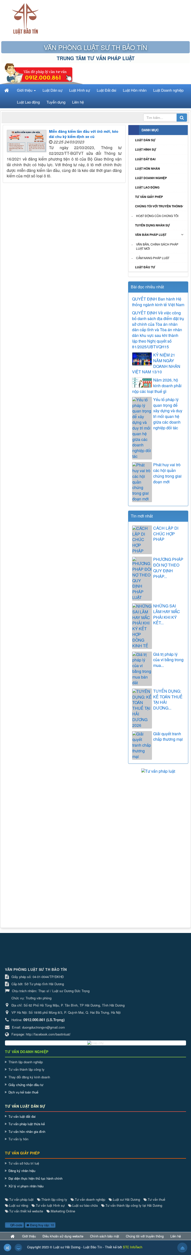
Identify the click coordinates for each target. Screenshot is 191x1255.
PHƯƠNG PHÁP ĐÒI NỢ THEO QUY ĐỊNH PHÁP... (168, 568)
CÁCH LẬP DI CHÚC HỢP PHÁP (165, 533)
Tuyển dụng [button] (56, 102)
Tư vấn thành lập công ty (26, 1069)
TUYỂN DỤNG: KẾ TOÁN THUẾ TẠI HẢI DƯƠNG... (168, 699)
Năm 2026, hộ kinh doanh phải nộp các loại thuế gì (157, 385)
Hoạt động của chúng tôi (157, 216)
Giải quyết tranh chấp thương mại (168, 736)
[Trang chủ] (7, 90)
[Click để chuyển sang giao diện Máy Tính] (18, 1247)
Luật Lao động (147, 187)
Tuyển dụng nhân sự (152, 225)
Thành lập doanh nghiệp (25, 1062)
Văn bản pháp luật (150, 234)
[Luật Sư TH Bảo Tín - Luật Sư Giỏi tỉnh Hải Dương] (25, 19)
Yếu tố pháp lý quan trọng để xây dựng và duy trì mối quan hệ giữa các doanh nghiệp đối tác (167, 414)
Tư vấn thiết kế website (25, 1211)
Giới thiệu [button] (25, 90)
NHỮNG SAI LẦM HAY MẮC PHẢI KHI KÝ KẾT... (166, 614)
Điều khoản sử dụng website (63, 1236)
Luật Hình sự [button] (79, 90)
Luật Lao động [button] (28, 102)
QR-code (15, 1225)
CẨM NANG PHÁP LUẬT (152, 258)
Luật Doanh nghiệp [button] (168, 90)
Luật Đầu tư (145, 267)
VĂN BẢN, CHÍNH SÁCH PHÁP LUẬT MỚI (157, 246)
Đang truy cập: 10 (41, 1225)
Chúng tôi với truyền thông (158, 206)
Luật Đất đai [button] (106, 90)
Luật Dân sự (145, 140)
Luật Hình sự (145, 149)
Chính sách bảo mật (104, 1236)
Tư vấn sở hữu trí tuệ (23, 1163)
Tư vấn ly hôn (18, 1139)
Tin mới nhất (142, 516)
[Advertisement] (158, 801)
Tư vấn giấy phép (149, 196)
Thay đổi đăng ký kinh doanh (29, 1077)
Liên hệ (175, 1236)
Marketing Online (62, 1211)
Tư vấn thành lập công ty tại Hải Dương (133, 1205)
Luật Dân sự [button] (52, 90)
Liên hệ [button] (78, 102)
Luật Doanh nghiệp (151, 178)
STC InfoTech (132, 1247)
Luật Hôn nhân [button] (134, 90)
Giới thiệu (29, 1236)
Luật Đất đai (145, 159)
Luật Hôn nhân (147, 168)
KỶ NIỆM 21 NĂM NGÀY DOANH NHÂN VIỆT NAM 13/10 (156, 363)
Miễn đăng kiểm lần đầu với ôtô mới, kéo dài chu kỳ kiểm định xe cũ (83, 134)
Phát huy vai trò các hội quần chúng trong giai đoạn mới (167, 473)
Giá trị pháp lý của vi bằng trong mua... (168, 660)
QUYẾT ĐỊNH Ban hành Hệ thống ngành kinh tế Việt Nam (158, 301)
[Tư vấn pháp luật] (158, 771)
